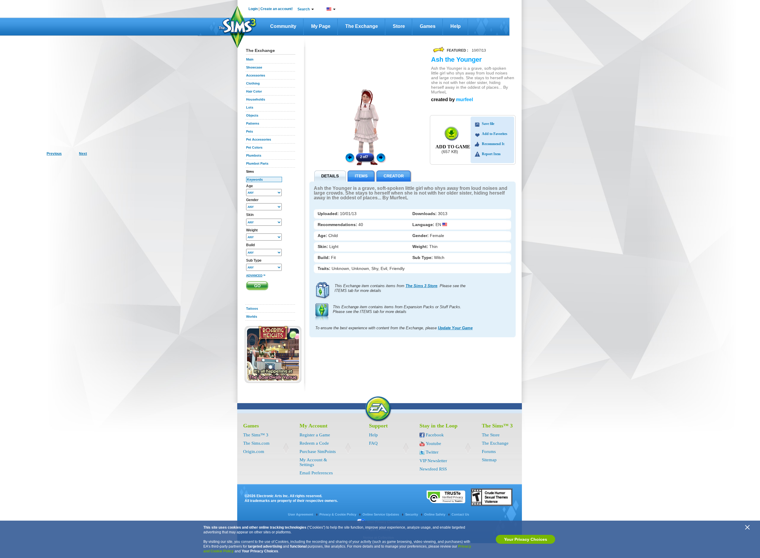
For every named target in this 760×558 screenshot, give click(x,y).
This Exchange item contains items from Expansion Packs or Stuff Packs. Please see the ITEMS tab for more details (397, 309)
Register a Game (315, 435)
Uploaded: (329, 213)
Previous (349, 157)
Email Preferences (316, 472)
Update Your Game (455, 328)
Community (283, 26)
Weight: (420, 246)
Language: (424, 224)
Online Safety (435, 514)
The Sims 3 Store (421, 286)
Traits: (325, 268)
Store (399, 26)
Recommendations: (338, 224)
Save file (488, 124)
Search (303, 9)
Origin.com (253, 451)
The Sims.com (256, 443)
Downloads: (425, 213)
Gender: (421, 235)
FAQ (373, 443)
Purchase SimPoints (318, 451)
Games (428, 26)
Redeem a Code (314, 443)
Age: (323, 235)
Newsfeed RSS (433, 469)
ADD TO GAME (453, 146)
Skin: (323, 246)
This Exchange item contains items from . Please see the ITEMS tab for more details (400, 288)
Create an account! (276, 9)
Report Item (491, 154)
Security (412, 514)
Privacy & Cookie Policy (338, 514)
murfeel (464, 99)
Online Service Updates (381, 514)
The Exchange (361, 26)
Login (253, 9)
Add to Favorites (494, 134)
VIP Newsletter (433, 460)
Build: (324, 257)
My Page (320, 26)
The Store (491, 435)
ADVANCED (254, 275)
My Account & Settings (313, 462)
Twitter (432, 452)
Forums (489, 451)
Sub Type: (423, 257)
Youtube (433, 443)
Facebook (435, 435)
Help (455, 26)
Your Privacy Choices (525, 539)
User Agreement (301, 514)
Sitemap (489, 459)
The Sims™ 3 (255, 435)
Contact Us (460, 514)
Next (382, 157)
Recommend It (493, 144)
